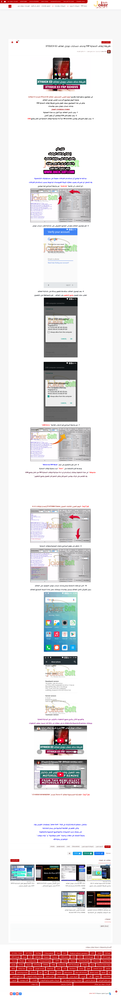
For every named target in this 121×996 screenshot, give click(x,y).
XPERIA (45, 965)
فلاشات (34, 980)
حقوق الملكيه (23, 1)
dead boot (50, 968)
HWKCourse (65, 957)
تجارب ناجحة (50, 976)
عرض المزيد (15, 860)
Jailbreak (38, 957)
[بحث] (10, 6)
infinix (13, 968)
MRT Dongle (16, 957)
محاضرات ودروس (66, 984)
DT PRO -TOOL (17, 953)
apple (88, 968)
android (108, 968)
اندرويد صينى (106, 42)
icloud (30, 968)
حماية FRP (84, 6)
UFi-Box (84, 965)
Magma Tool (106, 961)
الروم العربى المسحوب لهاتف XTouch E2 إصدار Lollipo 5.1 (49, 97)
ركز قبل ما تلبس (90, 980)
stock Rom (107, 976)
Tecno (14, 961)
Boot (58, 953)
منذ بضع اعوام (106, 881)
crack (68, 846)
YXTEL (21, 965)
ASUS (100, 953)
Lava (24, 957)
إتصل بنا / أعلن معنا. (68, 1)
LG (30, 957)
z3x (90, 976)
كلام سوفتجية (24, 980)
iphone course (94, 972)
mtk (46, 972)
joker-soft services (81, 972)
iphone (104, 972)
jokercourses (68, 972)
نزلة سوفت (34, 984)
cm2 (64, 968)
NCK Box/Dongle (84, 961)
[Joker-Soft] (101, 4)
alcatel (13, 965)
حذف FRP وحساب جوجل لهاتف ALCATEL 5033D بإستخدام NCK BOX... (75, 886)
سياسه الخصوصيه (56, 1)
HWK (73, 957)
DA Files (38, 953)
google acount (60, 846)
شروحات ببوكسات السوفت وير (72, 980)
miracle (52, 846)
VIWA (53, 965)
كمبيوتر (14, 980)
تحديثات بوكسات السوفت (34, 976)
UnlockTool (61, 965)
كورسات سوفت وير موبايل (102, 984)
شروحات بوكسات (60, 6)
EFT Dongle (106, 957)
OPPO (57, 961)
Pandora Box (32, 961)
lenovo (59, 972)
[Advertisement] (60, 24)
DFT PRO (29, 953)
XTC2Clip (37, 965)
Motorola (96, 961)
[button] (99, 853)
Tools (92, 965)
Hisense (54, 957)
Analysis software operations (79, 953)
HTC (80, 957)
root (40, 972)
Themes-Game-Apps (103, 965)
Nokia (65, 961)
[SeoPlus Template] (110, 993)
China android (75, 846)
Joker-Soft (92, 993)
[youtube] (5, 1)
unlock (97, 976)
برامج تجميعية (62, 976)
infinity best (21, 968)
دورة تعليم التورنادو (104, 980)
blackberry (72, 968)
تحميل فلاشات (45, 6)
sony (12, 972)
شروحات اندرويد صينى (87, 846)
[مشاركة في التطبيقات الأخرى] (69, 853)
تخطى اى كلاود (35, 6)
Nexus (73, 961)
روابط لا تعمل (44, 1)
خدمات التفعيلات (80, 1)
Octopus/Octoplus (45, 961)
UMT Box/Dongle (73, 965)
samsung (33, 972)
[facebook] (1, 1)
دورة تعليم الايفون (17, 976)
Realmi (22, 961)
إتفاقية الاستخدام (34, 1)
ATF (92, 953)
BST (64, 953)
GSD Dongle (89, 957)
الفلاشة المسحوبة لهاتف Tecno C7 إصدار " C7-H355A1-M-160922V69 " (56, 795)
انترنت (83, 976)
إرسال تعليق (104, 926)
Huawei (46, 957)
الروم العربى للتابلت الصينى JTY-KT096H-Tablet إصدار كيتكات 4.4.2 (56, 506)
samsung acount (22, 972)
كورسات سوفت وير (13, 1)
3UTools (107, 953)
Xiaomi (28, 965)
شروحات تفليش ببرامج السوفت (49, 980)
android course (97, 968)
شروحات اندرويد (75, 6)
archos (81, 968)
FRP (98, 957)
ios (109, 972)
